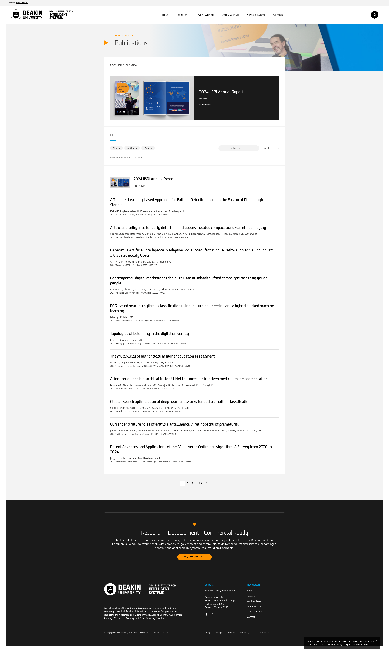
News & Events (256, 15)
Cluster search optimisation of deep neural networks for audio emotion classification (180, 402)
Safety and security (261, 632)
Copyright (218, 632)
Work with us (206, 15)
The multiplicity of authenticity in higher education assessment (162, 357)
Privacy (207, 632)
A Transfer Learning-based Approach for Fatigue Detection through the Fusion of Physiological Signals (188, 202)
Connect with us (193, 557)
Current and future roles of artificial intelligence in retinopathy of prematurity (174, 425)
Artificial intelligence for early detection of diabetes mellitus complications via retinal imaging (188, 228)
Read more (205, 105)
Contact (278, 15)
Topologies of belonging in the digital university (149, 334)
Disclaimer (231, 632)
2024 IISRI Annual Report (154, 179)
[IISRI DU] (212, 614)
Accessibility (244, 632)
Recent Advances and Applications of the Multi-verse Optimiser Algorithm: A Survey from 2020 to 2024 (191, 449)
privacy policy (342, 644)
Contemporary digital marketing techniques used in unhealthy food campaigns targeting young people (189, 281)
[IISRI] (206, 614)
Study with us (230, 15)
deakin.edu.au (22, 2)
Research (182, 15)
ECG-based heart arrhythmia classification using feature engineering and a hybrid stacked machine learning (192, 308)
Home (117, 35)
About (164, 15)
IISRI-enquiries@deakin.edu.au (220, 590)
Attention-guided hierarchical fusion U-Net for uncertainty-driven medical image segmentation (189, 379)
